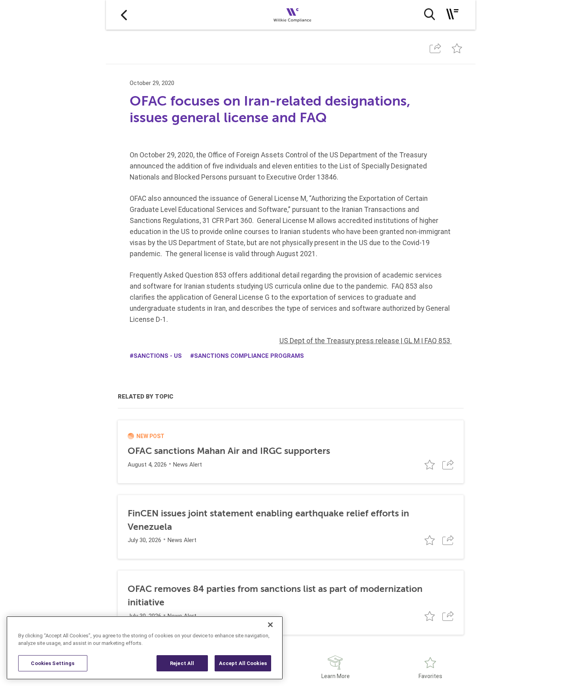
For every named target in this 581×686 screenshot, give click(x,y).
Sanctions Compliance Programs (249, 355)
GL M (412, 341)
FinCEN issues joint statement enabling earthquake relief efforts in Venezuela (268, 520)
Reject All (182, 663)
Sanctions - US (158, 355)
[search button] (429, 14)
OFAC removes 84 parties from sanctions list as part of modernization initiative (275, 595)
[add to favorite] (456, 48)
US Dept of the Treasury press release (339, 341)
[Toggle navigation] (452, 14)
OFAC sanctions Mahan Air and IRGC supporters (229, 451)
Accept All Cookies (243, 663)
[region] (144, 648)
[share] (435, 48)
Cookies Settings (52, 663)
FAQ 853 (437, 341)
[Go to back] (124, 15)
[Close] (270, 624)
